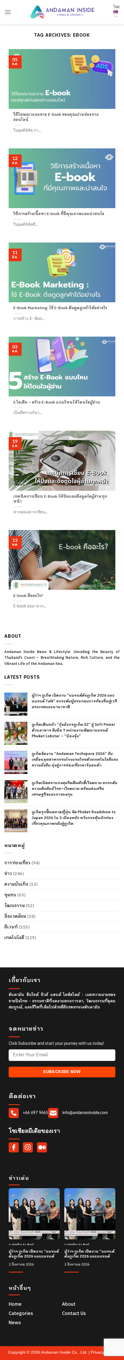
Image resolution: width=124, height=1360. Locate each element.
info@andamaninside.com (84, 1113)
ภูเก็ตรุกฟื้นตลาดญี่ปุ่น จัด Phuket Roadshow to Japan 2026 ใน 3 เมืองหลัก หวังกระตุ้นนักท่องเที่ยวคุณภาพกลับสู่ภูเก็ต (74, 818)
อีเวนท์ (11, 927)
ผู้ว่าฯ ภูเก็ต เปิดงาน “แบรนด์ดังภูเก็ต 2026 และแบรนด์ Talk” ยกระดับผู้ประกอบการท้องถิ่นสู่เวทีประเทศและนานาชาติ (74, 701)
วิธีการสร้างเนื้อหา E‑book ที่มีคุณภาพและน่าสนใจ (58, 214)
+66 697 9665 (35, 1113)
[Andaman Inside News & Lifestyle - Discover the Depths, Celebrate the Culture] (62, 12)
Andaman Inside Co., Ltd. (65, 1352)
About (69, 1304)
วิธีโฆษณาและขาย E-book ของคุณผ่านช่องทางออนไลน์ (56, 117)
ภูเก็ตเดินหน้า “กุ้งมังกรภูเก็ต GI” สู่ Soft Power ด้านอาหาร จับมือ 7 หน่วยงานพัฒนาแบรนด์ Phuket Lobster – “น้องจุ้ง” (73, 730)
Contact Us (74, 1314)
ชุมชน (10, 895)
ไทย (116, 7)
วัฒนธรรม (14, 905)
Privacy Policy (103, 1352)
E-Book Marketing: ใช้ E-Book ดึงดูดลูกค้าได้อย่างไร (60, 308)
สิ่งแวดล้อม (15, 916)
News (15, 1323)
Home (15, 1304)
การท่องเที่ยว (17, 863)
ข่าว (8, 873)
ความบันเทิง (16, 884)
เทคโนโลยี (14, 937)
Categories (21, 1314)
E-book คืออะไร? (28, 596)
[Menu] (7, 12)
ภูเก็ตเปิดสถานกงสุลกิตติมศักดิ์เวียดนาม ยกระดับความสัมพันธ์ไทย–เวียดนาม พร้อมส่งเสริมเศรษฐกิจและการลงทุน (74, 788)
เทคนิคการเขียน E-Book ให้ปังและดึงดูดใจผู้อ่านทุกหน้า (60, 499)
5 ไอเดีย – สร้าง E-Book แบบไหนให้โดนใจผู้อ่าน (56, 402)
